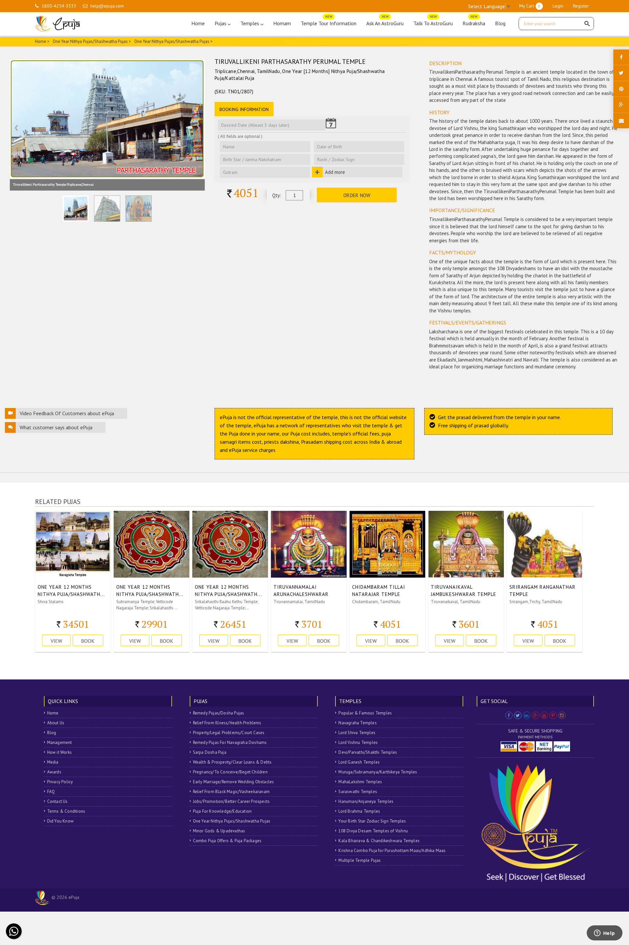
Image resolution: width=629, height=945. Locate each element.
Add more (335, 172)
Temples (250, 23)
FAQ (51, 791)
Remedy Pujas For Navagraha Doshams (230, 742)
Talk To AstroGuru (433, 22)
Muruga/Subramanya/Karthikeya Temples (377, 772)
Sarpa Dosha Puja (209, 752)
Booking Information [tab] (244, 109)
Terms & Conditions (66, 811)
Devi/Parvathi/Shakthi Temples (367, 752)
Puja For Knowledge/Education (222, 811)
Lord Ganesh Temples (359, 762)
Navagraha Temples (357, 723)
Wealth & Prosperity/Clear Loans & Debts (232, 762)
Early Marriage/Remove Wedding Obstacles (233, 782)
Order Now (357, 195)
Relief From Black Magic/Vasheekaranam (231, 791)
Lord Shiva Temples (356, 732)
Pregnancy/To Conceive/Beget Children (230, 772)
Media (53, 762)
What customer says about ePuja (56, 427)
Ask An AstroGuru (385, 22)
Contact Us (57, 801)
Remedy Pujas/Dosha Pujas (218, 713)
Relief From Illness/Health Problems (227, 723)
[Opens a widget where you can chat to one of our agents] (604, 933)
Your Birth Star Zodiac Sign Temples (372, 821)
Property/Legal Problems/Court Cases (229, 732)
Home (198, 23)
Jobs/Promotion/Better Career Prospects (231, 801)
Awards (54, 772)
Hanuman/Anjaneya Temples (365, 801)
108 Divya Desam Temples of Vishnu (373, 831)
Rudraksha (474, 22)
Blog (500, 23)
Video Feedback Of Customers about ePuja (67, 413)
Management (59, 742)
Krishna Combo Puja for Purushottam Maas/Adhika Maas (392, 850)
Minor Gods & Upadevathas (219, 831)
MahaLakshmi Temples (360, 782)
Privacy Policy (60, 782)
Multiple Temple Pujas (359, 860)
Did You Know (60, 821)
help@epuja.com (107, 6)
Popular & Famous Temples (365, 713)
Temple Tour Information (328, 22)
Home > (42, 41)
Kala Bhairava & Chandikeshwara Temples (379, 840)
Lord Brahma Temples (359, 811)
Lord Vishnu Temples (358, 742)
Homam (282, 23)
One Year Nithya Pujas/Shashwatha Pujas (90, 41)
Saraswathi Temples (357, 791)
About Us (56, 723)
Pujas (221, 23)
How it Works (59, 752)
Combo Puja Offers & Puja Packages (227, 840)
